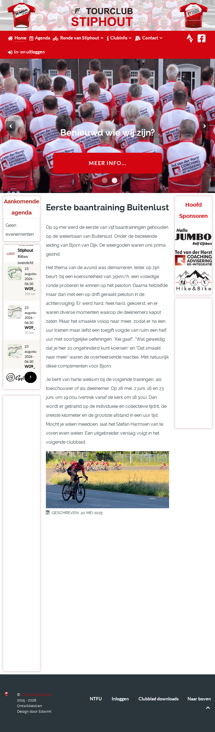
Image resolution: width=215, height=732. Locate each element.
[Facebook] (202, 38)
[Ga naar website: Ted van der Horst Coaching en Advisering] (193, 257)
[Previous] (10, 126)
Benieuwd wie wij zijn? (107, 132)
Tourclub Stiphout (36, 695)
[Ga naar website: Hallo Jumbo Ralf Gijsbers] (193, 236)
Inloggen (120, 698)
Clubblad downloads (159, 698)
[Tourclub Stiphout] (6, 694)
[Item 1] (114, 180)
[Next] (204, 126)
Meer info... (107, 163)
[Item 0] (105, 180)
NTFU (96, 698)
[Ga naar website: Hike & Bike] (193, 279)
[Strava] (190, 38)
